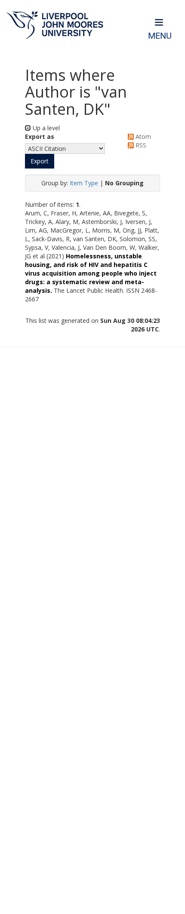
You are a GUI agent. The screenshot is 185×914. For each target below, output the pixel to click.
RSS (140, 145)
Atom (142, 136)
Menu (160, 36)
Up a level (45, 128)
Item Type (84, 183)
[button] (39, 161)
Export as (39, 136)
